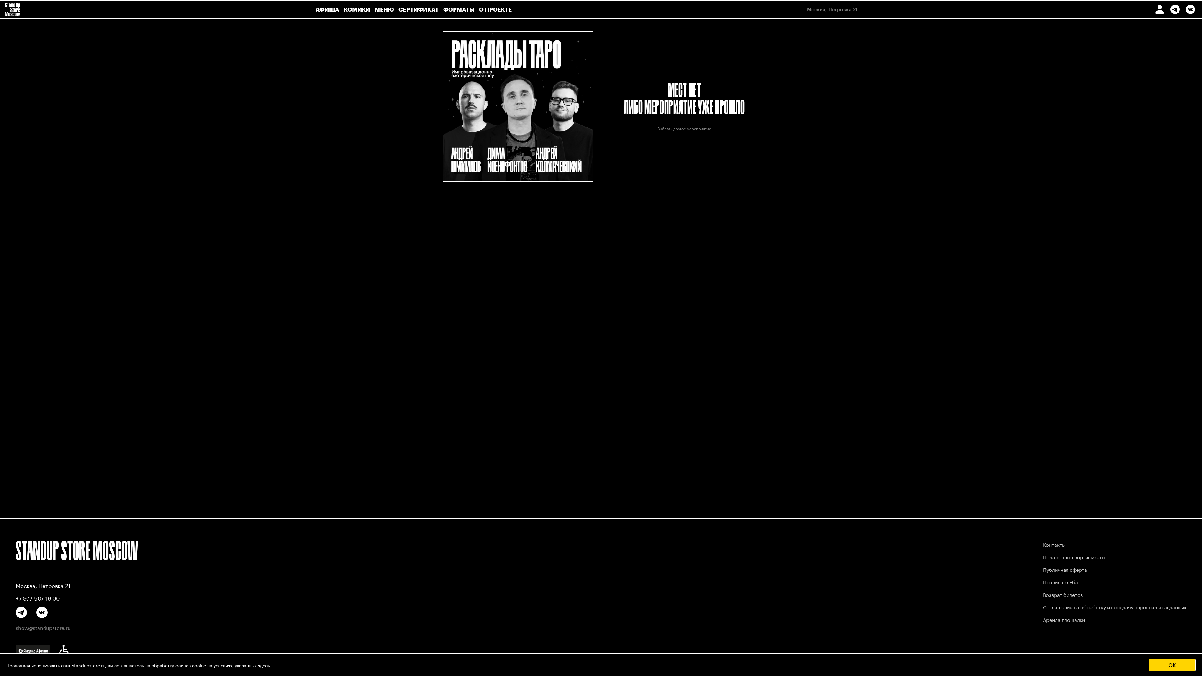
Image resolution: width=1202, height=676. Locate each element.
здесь (264, 665)
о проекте (495, 9)
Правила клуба (1060, 582)
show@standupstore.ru (43, 627)
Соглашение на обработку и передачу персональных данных (1114, 607)
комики (357, 9)
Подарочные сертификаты (1074, 557)
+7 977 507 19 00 (38, 597)
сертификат (418, 9)
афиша (327, 9)
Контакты (1054, 544)
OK (1172, 665)
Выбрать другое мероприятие (684, 128)
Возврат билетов (1063, 594)
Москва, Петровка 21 (43, 585)
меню (384, 9)
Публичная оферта (1065, 569)
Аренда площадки (1064, 619)
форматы (459, 9)
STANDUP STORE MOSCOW (77, 550)
